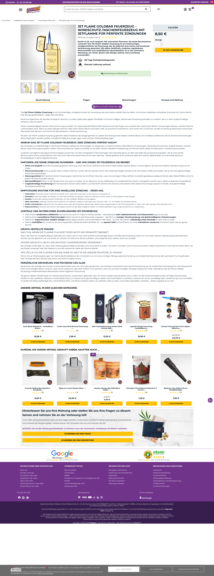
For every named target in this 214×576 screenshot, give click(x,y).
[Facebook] (19, 497)
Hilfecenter (113, 475)
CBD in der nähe (26, 481)
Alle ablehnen (156, 569)
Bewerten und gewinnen (89, 37)
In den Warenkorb (173, 50)
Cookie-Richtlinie (159, 475)
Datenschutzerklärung (162, 473)
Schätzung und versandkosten (120, 473)
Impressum (157, 470)
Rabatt (67, 475)
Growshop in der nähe (28, 475)
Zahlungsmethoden (116, 478)
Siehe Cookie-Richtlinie (45, 573)
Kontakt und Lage (27, 473)
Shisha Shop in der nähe (29, 486)
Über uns (23, 470)
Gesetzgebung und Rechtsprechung (167, 481)
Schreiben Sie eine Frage (77, 434)
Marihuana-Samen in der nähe (31, 483)
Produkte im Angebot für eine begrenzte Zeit (82, 478)
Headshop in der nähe (28, 478)
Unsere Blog (69, 473)
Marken (67, 481)
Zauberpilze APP (70, 486)
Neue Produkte (70, 470)
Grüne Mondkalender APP (74, 483)
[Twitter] (23, 497)
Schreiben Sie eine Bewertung (77, 440)
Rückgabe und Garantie (118, 470)
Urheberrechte (158, 483)
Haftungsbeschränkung (162, 478)
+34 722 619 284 (25, 2)
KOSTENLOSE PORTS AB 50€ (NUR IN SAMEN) (81, 2)
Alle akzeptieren (124, 569)
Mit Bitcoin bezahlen (117, 481)
